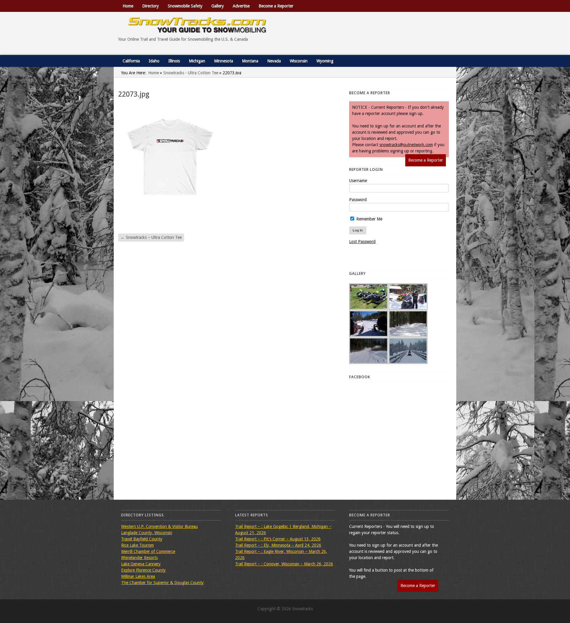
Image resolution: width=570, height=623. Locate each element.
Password (358, 199)
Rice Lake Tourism (137, 545)
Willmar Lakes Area (138, 576)
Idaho (154, 61)
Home (128, 6)
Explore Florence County (143, 570)
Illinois (174, 61)
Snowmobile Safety (185, 6)
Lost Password (362, 241)
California (131, 61)
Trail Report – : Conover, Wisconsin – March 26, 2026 (284, 564)
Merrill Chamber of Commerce (148, 551)
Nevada (274, 61)
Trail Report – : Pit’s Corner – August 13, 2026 (278, 539)
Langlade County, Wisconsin (146, 532)
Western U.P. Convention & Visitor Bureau (159, 526)
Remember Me (368, 219)
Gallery (217, 6)
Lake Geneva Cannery (141, 564)
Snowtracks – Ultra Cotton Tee (151, 237)
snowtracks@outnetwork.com (406, 144)
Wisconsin (299, 61)
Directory (150, 6)
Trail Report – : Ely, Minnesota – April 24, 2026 (278, 545)
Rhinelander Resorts (139, 557)
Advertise (241, 6)
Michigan (197, 61)
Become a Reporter (276, 6)
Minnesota (223, 61)
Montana (250, 61)
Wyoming (324, 61)
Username (358, 180)
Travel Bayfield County (141, 539)
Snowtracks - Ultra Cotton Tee (190, 72)
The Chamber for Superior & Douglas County (162, 582)
